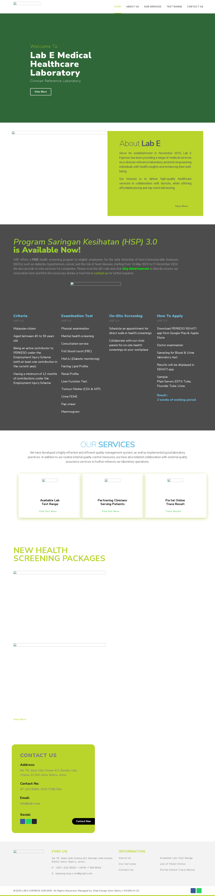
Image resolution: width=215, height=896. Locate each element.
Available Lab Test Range (176, 858)
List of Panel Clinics (173, 864)
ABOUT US (132, 6)
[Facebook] (22, 821)
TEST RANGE (174, 6)
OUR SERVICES (152, 6)
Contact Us (126, 869)
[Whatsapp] (28, 821)
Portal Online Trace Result (177, 869)
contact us (101, 273)
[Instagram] (34, 821)
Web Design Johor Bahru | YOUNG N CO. (116, 890)
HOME (117, 6)
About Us (125, 858)
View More (41, 91)
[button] (183, 206)
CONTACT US (195, 6)
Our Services (127, 864)
